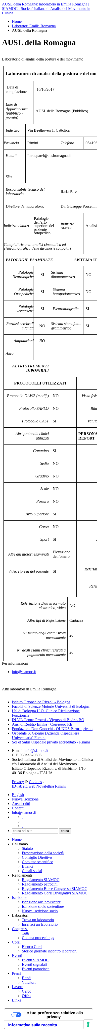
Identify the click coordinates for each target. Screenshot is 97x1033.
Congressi (20, 929)
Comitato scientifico (37, 862)
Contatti (18, 808)
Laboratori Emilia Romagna (34, 26)
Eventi (17, 955)
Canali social (32, 871)
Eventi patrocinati (35, 969)
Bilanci (27, 866)
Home (17, 21)
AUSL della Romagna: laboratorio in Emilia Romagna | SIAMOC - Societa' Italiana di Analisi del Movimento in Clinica (46, 8)
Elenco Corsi (32, 946)
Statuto (27, 848)
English (18, 795)
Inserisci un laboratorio (40, 924)
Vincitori (29, 982)
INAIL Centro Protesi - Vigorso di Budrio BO (48, 720)
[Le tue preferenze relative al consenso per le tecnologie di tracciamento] (88, 1024)
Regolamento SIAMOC (40, 880)
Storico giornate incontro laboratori (49, 951)
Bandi (26, 978)
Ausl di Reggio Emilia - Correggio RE (42, 724)
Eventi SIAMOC (35, 960)
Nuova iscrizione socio (40, 911)
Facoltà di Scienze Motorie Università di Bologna (51, 706)
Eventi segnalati (34, 964)
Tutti (25, 933)
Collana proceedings (38, 938)
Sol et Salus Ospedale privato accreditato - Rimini (51, 742)
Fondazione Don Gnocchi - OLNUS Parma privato (52, 729)
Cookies (35, 782)
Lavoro (17, 987)
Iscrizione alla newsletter (41, 902)
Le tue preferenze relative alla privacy (53, 1014)
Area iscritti (21, 803)
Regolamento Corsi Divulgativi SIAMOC (55, 893)
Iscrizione (19, 897)
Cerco (26, 991)
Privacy (18, 782)
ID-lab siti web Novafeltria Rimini (39, 786)
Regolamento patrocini (39, 884)
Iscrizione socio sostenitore (43, 906)
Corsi (16, 942)
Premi (16, 973)
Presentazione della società (43, 853)
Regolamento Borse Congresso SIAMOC (54, 888)
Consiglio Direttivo (37, 857)
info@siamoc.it (24, 672)
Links (16, 1000)
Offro (26, 996)
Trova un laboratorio (38, 920)
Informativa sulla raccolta (32, 1024)
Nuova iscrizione (25, 799)
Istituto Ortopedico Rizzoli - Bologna (41, 702)
